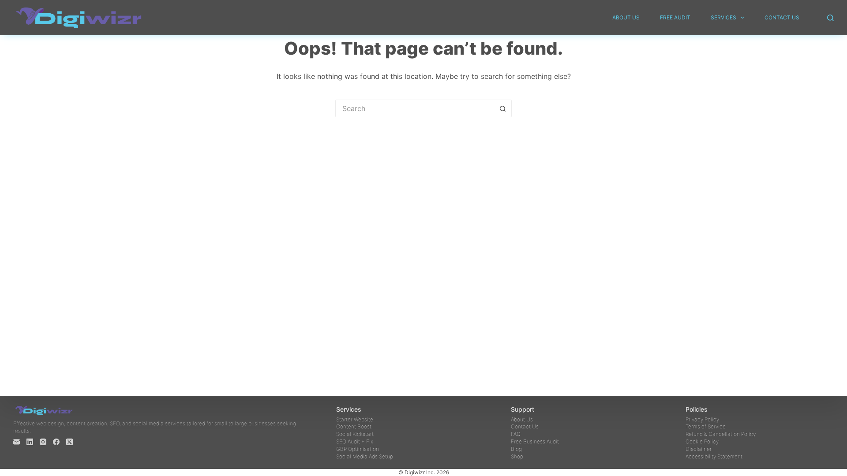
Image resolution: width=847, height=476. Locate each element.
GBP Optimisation (357, 449)
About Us (626, 17)
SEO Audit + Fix (354, 441)
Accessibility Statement (714, 456)
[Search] (830, 18)
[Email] (16, 442)
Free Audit (675, 17)
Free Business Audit (535, 441)
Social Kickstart (355, 434)
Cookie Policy (702, 441)
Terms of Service (706, 426)
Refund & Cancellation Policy (721, 434)
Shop (517, 456)
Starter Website (354, 419)
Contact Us (782, 17)
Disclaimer (699, 449)
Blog (516, 449)
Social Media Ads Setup (364, 456)
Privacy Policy (702, 419)
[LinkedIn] (29, 442)
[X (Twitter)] (69, 442)
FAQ (516, 434)
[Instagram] (43, 442)
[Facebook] (56, 442)
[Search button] (503, 108)
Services (723, 17)
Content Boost (353, 426)
